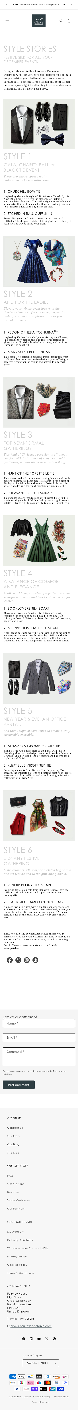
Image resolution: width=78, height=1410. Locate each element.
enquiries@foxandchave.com (31, 1325)
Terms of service (40, 1402)
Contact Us (15, 1127)
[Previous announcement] (7, 5)
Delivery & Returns (20, 1240)
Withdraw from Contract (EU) (27, 1248)
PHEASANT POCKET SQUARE (31, 493)
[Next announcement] (71, 5)
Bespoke (13, 1192)
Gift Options (15, 1183)
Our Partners (15, 1208)
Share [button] (10, 981)
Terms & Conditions (20, 1272)
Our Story (13, 1135)
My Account (15, 1231)
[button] (7, 21)
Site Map (13, 1152)
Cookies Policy (17, 1264)
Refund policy (42, 1396)
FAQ (10, 1175)
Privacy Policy (17, 1256)
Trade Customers (18, 1200)
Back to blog (41, 997)
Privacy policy (61, 1396)
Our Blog (13, 1144)
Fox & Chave (24, 1396)
